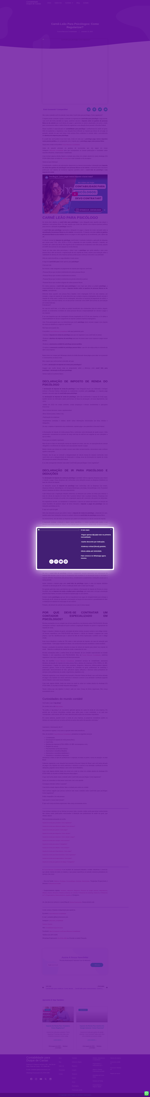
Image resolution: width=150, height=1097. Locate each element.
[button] (111, 529)
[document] (75, 548)
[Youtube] (61, 561)
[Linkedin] (66, 561)
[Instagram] (56, 561)
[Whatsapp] (51, 561)
